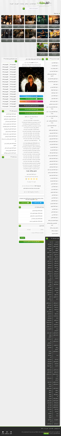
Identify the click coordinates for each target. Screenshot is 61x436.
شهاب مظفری (55, 335)
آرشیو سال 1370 (13, 64)
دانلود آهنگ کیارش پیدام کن (11, 150)
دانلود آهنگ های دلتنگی (53, 158)
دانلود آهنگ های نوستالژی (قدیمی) (52, 75)
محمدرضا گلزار (55, 384)
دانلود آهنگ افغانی (54, 217)
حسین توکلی (56, 303)
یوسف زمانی (49, 423)
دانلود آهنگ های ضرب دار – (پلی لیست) (52, 107)
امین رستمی (56, 273)
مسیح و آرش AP (56, 395)
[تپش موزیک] (44, 3)
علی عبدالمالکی (49, 342)
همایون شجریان (50, 416)
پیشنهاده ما (22, 4)
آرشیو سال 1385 (5, 81)
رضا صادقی (49, 313)
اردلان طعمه (49, 256)
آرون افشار (49, 244)
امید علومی (49, 263)
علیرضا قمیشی (55, 351)
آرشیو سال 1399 (5, 99)
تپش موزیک (39, 186)
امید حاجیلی (49, 261)
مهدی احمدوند (55, 400)
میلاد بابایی (49, 407)
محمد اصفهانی (55, 382)
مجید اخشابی (56, 369)
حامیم (50, 297)
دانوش (50, 309)
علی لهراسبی (56, 345)
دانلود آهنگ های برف (54, 147)
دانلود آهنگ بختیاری (54, 192)
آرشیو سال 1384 (13, 81)
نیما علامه (49, 413)
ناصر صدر (56, 411)
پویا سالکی (49, 290)
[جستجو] (24, 9)
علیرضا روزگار (49, 345)
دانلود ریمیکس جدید (54, 68)
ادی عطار (56, 256)
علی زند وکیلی (55, 341)
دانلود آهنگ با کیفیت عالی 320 (30, 109)
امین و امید (56, 276)
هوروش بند (56, 419)
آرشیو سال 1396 (13, 96)
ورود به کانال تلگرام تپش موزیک (31, 96)
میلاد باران (56, 409)
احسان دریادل (55, 252)
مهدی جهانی (49, 400)
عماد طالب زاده (49, 356)
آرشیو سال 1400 (13, 101)
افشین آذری (56, 259)
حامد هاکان (49, 294)
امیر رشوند (49, 265)
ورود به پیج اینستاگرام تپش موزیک (30, 101)
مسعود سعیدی (56, 391)
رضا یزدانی (49, 316)
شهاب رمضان (49, 333)
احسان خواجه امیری (49, 249)
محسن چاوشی (49, 374)
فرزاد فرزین (49, 359)
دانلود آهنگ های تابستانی (53, 136)
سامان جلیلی (49, 320)
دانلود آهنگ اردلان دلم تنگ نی (36, 218)
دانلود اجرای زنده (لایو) (54, 101)
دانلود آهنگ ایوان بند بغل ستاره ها (9, 134)
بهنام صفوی (56, 284)
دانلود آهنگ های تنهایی (53, 161)
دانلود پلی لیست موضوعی (53, 104)
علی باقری (56, 339)
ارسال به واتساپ (24, 202)
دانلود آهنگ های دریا (54, 150)
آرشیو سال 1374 (13, 69)
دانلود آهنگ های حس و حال (53, 155)
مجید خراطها (49, 369)
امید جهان (56, 261)
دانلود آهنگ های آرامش (54, 167)
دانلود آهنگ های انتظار (54, 152)
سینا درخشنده (49, 326)
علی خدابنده (49, 339)
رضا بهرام (56, 313)
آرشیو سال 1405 (5, 106)
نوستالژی (26, 4)
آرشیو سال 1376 (13, 72)
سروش (57, 322)
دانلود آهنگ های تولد (54, 181)
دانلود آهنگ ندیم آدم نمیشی (10, 131)
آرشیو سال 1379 (5, 74)
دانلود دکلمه (55, 84)
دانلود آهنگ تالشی (54, 212)
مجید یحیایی (49, 372)
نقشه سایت (51, 428)
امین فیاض (49, 273)
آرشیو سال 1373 (5, 67)
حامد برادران (49, 292)
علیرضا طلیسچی (56, 348)
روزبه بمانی (49, 318)
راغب (57, 311)
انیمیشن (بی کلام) (55, 230)
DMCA (42, 428)
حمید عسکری (49, 307)
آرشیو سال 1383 (5, 79)
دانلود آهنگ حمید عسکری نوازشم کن (9, 126)
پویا (50, 288)
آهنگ (35, 186)
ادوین (50, 254)
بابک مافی (56, 282)
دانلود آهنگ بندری (54, 189)
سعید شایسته (49, 322)
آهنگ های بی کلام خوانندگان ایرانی (52, 224)
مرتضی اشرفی (55, 388)
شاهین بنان (49, 329)
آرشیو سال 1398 (13, 99)
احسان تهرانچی (56, 249)
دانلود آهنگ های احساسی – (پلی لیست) (52, 117)
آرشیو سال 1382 (13, 79)
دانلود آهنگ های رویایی (54, 164)
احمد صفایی (56, 254)
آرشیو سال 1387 (5, 84)
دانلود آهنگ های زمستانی (53, 141)
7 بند (50, 242)
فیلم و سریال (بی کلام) (54, 228)
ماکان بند (56, 365)
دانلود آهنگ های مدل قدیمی (53, 172)
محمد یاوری (49, 382)
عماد (57, 355)
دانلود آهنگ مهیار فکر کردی (37, 210)
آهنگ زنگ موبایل (55, 233)
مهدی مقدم (56, 402)
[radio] (37, 179)
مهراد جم (49, 405)
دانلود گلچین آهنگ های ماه (53, 81)
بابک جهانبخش (49, 279)
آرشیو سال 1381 (5, 77)
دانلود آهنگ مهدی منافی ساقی (10, 148)
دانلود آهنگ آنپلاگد (54, 90)
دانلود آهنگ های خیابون (53, 175)
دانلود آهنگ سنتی (54, 95)
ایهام (50, 276)
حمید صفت (56, 307)
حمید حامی (49, 305)
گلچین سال (16, 4)
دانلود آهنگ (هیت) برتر (54, 71)
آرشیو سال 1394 (13, 94)
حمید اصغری (56, 305)
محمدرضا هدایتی (49, 385)
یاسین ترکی (56, 423)
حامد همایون (56, 297)
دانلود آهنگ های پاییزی (54, 138)
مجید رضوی (56, 372)
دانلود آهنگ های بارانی (54, 144)
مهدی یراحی (49, 402)
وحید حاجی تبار (49, 420)
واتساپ (3, 433)
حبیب (57, 299)
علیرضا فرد (49, 347)
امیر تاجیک (56, 265)
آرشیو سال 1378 (13, 74)
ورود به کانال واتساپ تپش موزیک (30, 98)
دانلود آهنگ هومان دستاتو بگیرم (36, 216)
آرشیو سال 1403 (5, 104)
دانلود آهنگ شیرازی (54, 206)
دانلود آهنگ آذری (55, 186)
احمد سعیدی (49, 252)
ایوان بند (56, 278)
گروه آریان (56, 363)
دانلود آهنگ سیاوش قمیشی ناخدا (36, 213)
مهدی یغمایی (55, 405)
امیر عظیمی (49, 267)
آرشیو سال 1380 (13, 77)
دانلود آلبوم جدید (55, 65)
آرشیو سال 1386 (13, 84)
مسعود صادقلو (50, 391)
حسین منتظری (49, 303)
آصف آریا (49, 246)
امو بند (50, 259)
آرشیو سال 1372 (13, 67)
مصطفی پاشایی (50, 395)
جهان (57, 292)
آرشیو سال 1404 (13, 106)
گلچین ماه (11, 4)
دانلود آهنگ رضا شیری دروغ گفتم (10, 153)
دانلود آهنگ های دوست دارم (53, 169)
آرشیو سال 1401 (5, 101)
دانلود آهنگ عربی (55, 214)
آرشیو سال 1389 (5, 86)
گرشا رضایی (49, 361)
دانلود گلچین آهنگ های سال (53, 78)
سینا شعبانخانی (56, 329)
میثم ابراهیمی (55, 407)
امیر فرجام (56, 271)
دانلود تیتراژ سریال (54, 98)
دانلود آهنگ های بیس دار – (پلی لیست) (52, 112)
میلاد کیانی (49, 409)
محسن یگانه (49, 378)
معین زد (50, 398)
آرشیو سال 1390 (13, 89)
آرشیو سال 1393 (5, 91)
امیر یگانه (49, 271)
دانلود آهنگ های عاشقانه (53, 130)
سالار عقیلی (56, 320)
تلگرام (11, 433)
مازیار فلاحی (49, 363)
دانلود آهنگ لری (55, 209)
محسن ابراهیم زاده (55, 375)
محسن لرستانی (56, 379)
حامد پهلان (56, 294)
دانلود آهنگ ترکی (55, 195)
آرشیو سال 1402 (13, 104)
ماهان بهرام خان (49, 366)
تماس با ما (46, 428)
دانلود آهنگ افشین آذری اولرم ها (10, 129)
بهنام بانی (49, 282)
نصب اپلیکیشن (57, 428)
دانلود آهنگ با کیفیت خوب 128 (30, 113)
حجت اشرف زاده (49, 299)
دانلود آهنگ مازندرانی (54, 203)
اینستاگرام (7, 433)
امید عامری (56, 263)
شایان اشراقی (55, 333)
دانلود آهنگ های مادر (54, 178)
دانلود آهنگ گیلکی (54, 200)
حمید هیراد (56, 309)
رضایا (57, 318)
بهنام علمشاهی (49, 285)
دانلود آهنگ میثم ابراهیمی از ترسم (36, 221)
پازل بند (56, 288)
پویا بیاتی (56, 290)
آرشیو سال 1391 (5, 89)
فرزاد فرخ (56, 359)
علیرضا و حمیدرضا (50, 352)
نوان (57, 413)
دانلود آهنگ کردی (55, 198)
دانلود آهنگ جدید (33, 4)
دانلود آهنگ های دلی (54, 87)
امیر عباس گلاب (56, 268)
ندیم (50, 411)
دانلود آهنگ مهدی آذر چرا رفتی (10, 136)
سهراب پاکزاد (49, 324)
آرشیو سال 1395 (5, 94)
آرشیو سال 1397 (5, 96)
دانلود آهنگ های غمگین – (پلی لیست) (52, 121)
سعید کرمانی (56, 324)
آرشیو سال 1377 (5, 72)
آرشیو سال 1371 (5, 64)
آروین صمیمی (55, 246)
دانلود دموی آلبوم (54, 93)
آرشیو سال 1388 (13, 86)
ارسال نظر (22, 237)
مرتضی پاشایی (49, 388)
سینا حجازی (56, 326)
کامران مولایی (55, 361)
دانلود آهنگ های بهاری (54, 133)
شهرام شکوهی (50, 336)
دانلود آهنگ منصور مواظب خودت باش (33, 59)
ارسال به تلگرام (37, 202)
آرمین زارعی (56, 244)
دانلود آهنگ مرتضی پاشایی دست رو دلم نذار (9, 140)
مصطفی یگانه (55, 398)
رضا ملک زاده (56, 316)
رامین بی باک (49, 311)
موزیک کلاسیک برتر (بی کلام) (53, 220)
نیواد (57, 415)
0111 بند (57, 242)
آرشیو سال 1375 (5, 69)
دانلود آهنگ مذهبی (54, 183)
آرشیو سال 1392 (13, 91)
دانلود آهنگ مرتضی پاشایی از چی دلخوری (10, 144)
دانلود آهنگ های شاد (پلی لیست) (52, 126)
